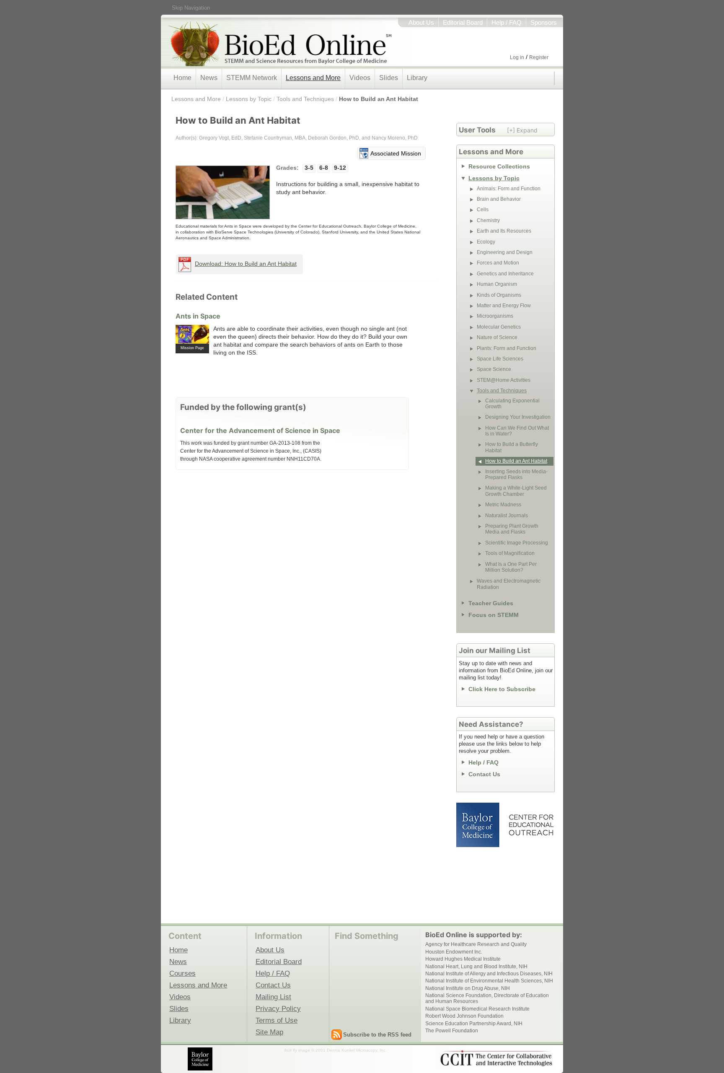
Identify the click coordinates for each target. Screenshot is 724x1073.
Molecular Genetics (499, 327)
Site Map (269, 1032)
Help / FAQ (506, 22)
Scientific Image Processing (516, 543)
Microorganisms (495, 316)
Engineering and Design (505, 252)
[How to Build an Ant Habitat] (223, 192)
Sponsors (543, 22)
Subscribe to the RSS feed (377, 1035)
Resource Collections (499, 166)
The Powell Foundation (451, 1031)
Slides (388, 77)
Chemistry (488, 220)
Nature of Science (497, 337)
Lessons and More (313, 77)
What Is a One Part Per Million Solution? (511, 567)
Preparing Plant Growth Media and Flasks (511, 529)
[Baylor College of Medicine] (200, 1058)
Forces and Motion (498, 263)
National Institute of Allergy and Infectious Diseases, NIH (489, 974)
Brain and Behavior (499, 199)
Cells (483, 210)
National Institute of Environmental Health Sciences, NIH (489, 981)
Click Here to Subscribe (501, 689)
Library (417, 77)
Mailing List (273, 996)
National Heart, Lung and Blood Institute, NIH (476, 966)
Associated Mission (395, 153)
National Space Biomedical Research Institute (477, 1009)
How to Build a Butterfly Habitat (511, 447)
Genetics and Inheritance (505, 274)
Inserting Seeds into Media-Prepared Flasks (516, 474)
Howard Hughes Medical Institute (463, 959)
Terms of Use (276, 1020)
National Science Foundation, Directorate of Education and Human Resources (487, 998)
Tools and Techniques (305, 99)
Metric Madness (503, 505)
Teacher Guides (490, 603)
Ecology (486, 242)
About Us (421, 22)
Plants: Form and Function (506, 348)
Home (182, 77)
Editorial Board (463, 22)
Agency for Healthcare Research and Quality (476, 944)
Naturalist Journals (506, 515)
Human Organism (497, 284)
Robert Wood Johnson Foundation (464, 1016)
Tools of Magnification (510, 553)
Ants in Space (198, 316)
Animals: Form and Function (508, 189)
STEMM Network (251, 77)
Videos (359, 77)
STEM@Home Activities (503, 380)
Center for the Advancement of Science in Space (260, 430)
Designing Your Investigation (518, 417)
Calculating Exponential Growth (512, 404)
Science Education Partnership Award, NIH (473, 1023)
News (208, 77)
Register (538, 57)
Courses (182, 973)
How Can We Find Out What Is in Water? (517, 431)
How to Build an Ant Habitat (378, 99)
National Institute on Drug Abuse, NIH (467, 988)
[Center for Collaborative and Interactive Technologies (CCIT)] (496, 1058)
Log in (517, 57)
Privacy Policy (278, 1008)
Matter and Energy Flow (504, 305)
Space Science (494, 369)
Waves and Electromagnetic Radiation (508, 584)
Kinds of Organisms (499, 295)
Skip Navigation (191, 8)
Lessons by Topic (249, 99)
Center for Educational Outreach (531, 825)
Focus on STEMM (493, 615)
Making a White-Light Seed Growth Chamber (516, 491)
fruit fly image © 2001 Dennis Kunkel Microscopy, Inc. (335, 1050)
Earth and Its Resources (504, 231)
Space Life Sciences (500, 359)
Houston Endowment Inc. (453, 952)
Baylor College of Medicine (478, 825)
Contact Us (484, 774)
